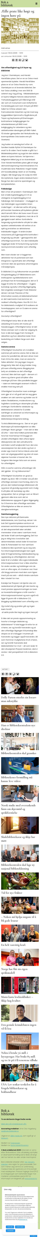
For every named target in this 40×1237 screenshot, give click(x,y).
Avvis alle (10, 1227)
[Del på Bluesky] (26, 60)
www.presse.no (31, 1178)
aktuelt (5, 669)
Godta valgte (20, 1227)
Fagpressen (15, 1143)
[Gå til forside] (16, 3)
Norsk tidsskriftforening (19, 1145)
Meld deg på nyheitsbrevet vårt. (14, 1124)
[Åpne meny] (36, 4)
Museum (4, 1138)
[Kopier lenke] (23, 60)
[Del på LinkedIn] (16, 60)
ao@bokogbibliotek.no (10, 1131)
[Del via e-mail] (19, 60)
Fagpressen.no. (23, 1219)
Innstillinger (33, 1235)
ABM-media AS (16, 1136)
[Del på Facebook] (13, 60)
